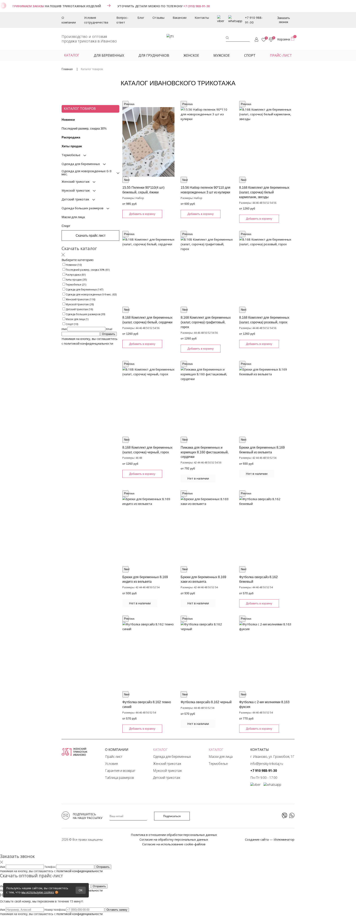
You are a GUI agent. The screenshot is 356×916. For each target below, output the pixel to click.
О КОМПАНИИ (116, 749)
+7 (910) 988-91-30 (196, 6)
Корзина (285, 38)
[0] (264, 40)
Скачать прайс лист (90, 235)
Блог (140, 17)
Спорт (66, 226)
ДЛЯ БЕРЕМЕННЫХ (109, 55)
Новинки (68, 119)
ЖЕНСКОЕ (191, 55)
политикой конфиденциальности (88, 343)
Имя (64, 329)
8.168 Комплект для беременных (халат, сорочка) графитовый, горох (206, 322)
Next (126, 179)
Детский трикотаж (166, 777)
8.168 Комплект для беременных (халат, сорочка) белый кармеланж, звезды (264, 192)
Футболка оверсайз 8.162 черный (206, 702)
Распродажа (71, 137)
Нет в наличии (198, 478)
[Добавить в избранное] (127, 106)
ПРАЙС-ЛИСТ (281, 55)
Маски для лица (73, 217)
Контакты (202, 17)
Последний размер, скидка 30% (84, 128)
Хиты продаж (72, 146)
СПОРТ (249, 55)
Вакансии (179, 17)
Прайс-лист (113, 756)
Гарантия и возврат (120, 770)
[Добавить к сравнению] (169, 106)
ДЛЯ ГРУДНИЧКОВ (153, 55)
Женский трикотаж (167, 763)
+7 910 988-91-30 (254, 19)
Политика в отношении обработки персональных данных (174, 835)
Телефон (50, 867)
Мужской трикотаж (167, 770)
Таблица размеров (119, 777)
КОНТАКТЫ (259, 749)
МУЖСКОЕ (221, 55)
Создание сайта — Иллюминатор (269, 839)
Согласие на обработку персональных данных (173, 839)
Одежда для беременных (172, 756)
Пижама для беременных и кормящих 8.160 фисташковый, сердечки (204, 452)
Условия (111, 763)
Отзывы (158, 17)
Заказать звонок (283, 20)
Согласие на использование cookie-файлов (173, 844)
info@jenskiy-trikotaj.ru (266, 763)
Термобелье (218, 763)
